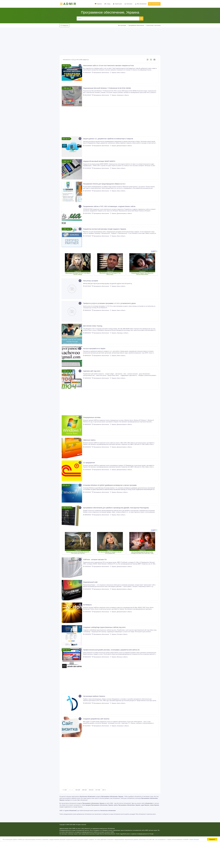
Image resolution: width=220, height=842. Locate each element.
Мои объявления (142, 3)
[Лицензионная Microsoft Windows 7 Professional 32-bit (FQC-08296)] (72, 96)
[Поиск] (141, 18)
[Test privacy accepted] (72, 289)
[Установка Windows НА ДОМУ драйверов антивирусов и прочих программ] (72, 493)
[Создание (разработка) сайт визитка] (72, 727)
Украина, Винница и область (119, 492)
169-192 (84, 790)
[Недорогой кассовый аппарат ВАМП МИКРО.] (72, 169)
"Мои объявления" (141, 814)
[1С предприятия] (72, 470)
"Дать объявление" (82, 800)
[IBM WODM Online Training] (72, 334)
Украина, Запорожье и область (120, 95)
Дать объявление (154, 3)
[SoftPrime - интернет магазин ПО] (72, 567)
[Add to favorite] (80, 65)
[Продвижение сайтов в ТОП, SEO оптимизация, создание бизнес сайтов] (72, 214)
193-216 (91, 790)
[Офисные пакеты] (72, 448)
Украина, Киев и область (118, 72)
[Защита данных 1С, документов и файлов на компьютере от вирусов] (72, 147)
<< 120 (65, 790)
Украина (99, 3)
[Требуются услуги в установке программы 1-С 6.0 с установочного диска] (72, 311)
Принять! (212, 839)
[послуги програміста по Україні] (72, 356)
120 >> (104, 790)
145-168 (77, 790)
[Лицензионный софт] (72, 590)
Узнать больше (194, 839)
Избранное (65, 25)
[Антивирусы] (72, 613)
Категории (129, 3)
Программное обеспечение (136, 25)
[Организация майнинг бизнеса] (72, 704)
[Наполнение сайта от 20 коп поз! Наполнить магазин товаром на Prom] (72, 73)
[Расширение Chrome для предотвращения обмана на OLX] (72, 192)
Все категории (122, 25)
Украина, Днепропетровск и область (121, 145)
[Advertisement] (110, 41)
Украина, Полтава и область (119, 634)
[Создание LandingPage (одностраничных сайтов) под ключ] (72, 635)
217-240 (97, 790)
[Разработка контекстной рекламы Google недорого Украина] (72, 237)
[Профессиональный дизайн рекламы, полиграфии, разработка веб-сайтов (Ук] (72, 658)
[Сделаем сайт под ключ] (72, 379)
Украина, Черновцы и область (119, 333)
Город (108, 3)
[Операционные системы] (72, 425)
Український (118, 3)
